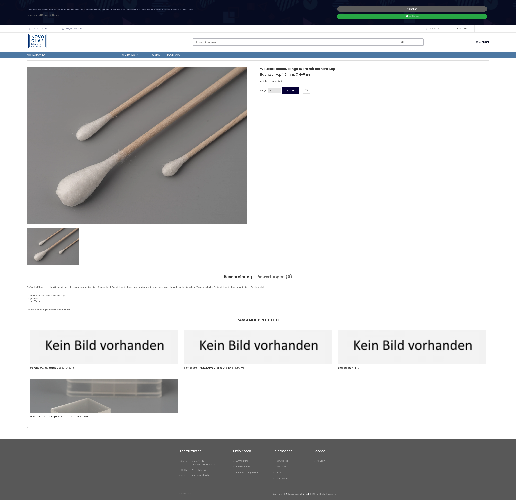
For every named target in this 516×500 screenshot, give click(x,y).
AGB (279, 472)
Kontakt (156, 54)
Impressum (283, 478)
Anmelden (434, 28)
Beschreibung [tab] (238, 277)
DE (485, 28)
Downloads (173, 54)
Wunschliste (463, 28)
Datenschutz (185, 493)
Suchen (403, 42)
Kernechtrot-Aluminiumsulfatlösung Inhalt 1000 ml (214, 368)
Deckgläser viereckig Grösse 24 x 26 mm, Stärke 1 (59, 416)
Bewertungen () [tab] (274, 277)
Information (128, 54)
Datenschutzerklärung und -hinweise (43, 15)
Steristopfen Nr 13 (348, 368)
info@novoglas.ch (74, 28)
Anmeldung (242, 461)
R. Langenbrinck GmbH (298, 494)
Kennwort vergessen (247, 472)
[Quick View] (111, 358)
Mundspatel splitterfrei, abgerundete (52, 368)
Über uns (281, 466)
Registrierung (243, 466)
